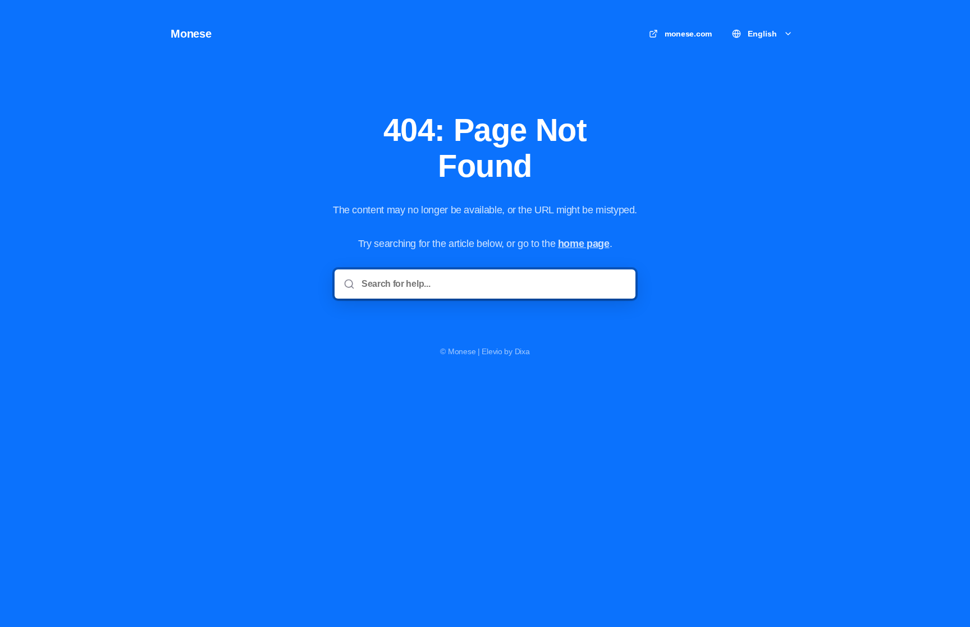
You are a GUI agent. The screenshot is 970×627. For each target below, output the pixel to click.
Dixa (522, 351)
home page (584, 243)
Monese (191, 34)
